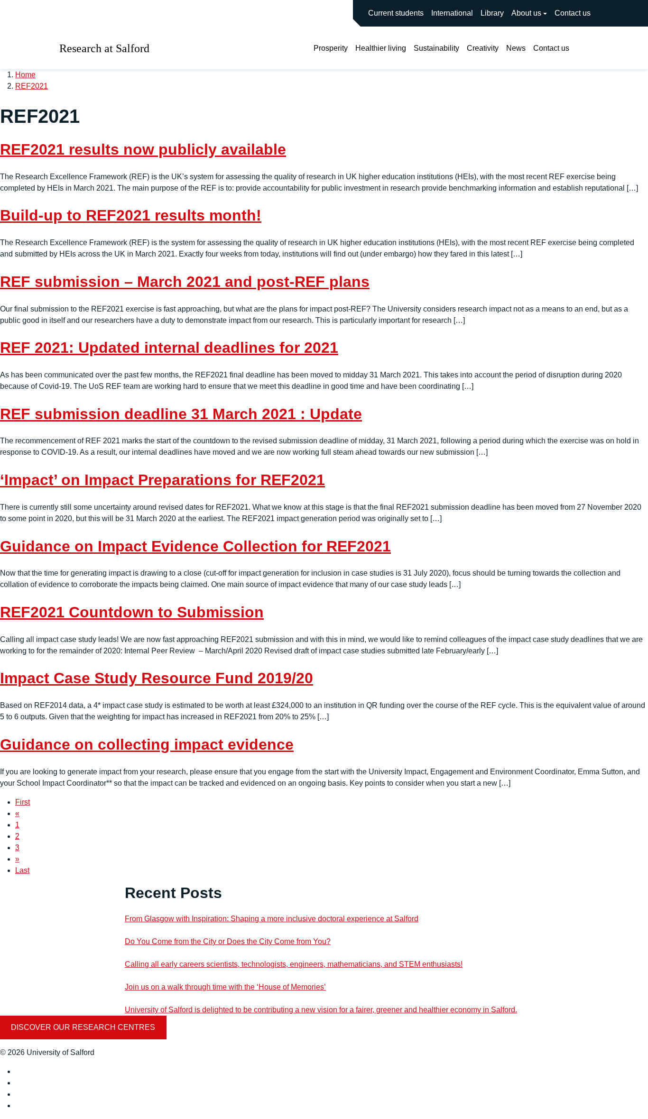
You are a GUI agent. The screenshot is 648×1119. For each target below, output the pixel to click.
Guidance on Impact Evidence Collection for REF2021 (195, 546)
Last (22, 870)
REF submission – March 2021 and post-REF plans (185, 281)
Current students (396, 13)
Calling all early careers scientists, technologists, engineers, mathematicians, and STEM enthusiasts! (294, 964)
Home (25, 75)
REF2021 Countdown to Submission (132, 612)
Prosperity (331, 48)
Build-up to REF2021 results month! (130, 215)
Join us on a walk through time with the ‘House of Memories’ (225, 987)
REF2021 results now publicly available (143, 149)
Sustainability (436, 48)
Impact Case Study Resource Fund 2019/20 (156, 678)
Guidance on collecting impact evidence (147, 744)
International (452, 13)
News (516, 48)
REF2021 (31, 86)
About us (526, 13)
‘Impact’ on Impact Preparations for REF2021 (162, 479)
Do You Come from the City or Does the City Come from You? (228, 941)
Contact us (573, 13)
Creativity (483, 48)
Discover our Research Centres (83, 1027)
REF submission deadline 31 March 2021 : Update (181, 413)
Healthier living (380, 48)
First (22, 802)
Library (492, 13)
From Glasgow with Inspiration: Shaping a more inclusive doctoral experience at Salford (271, 919)
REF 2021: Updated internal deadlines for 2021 (169, 347)
